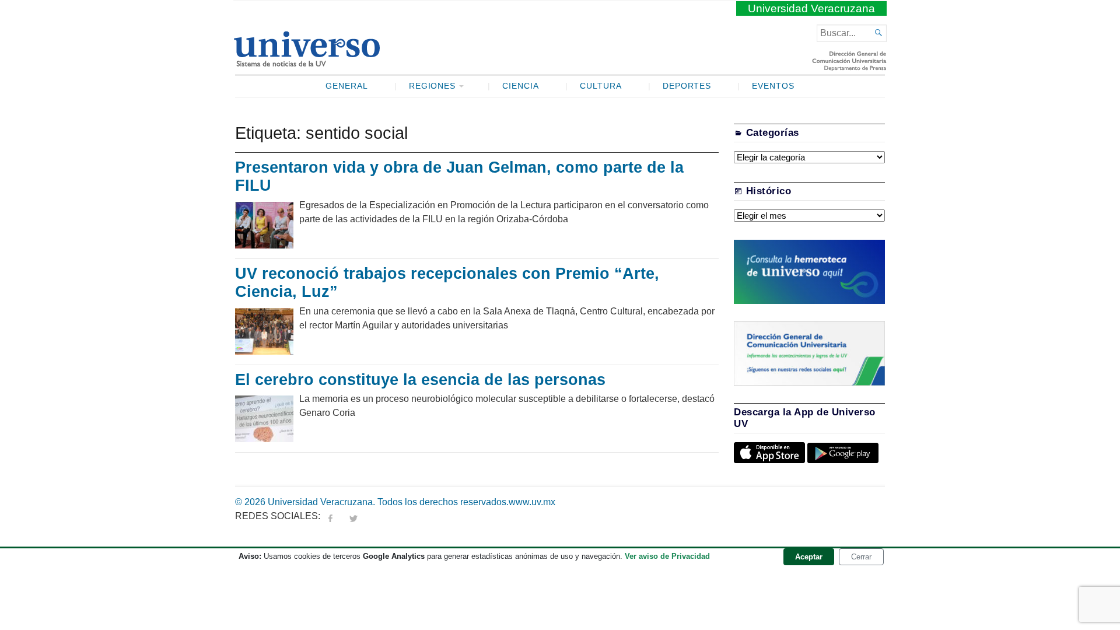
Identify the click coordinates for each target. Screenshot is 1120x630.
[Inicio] (306, 62)
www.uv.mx (532, 502)
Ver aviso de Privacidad (667, 556)
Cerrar (861, 556)
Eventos (773, 86)
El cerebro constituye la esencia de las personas (420, 379)
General (347, 86)
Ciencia (520, 86)
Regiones (432, 86)
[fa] (330, 516)
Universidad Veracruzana (811, 8)
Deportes (687, 86)
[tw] (353, 516)
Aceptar (808, 556)
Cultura (601, 86)
